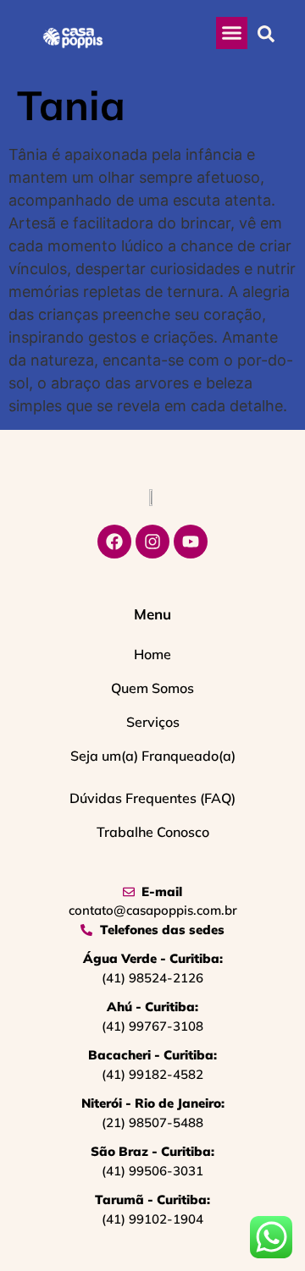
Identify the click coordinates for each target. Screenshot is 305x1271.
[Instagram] (152, 541)
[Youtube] (191, 541)
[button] (232, 33)
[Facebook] (114, 541)
